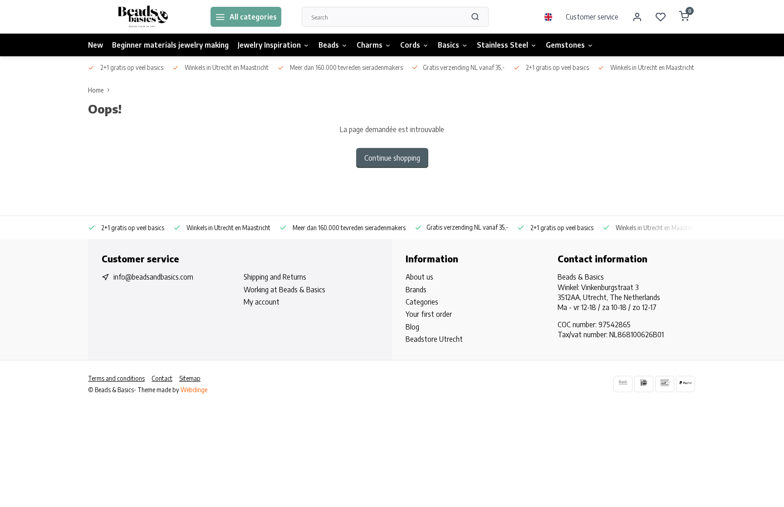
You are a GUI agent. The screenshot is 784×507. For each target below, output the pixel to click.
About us (419, 276)
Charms (369, 44)
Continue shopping (392, 157)
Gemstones (565, 44)
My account (261, 301)
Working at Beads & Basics (284, 289)
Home (95, 90)
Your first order (429, 314)
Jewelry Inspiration (269, 44)
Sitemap (190, 378)
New (95, 44)
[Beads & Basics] (142, 16)
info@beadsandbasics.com (153, 276)
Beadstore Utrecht (434, 339)
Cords (410, 44)
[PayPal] (685, 384)
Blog (412, 326)
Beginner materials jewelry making (170, 44)
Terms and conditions (116, 378)
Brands (416, 289)
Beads (328, 44)
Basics (448, 44)
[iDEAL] (643, 384)
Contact (162, 378)
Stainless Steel (502, 44)
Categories (422, 301)
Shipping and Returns (275, 276)
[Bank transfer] (622, 384)
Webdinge (194, 390)
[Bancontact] (664, 384)
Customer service (592, 16)
